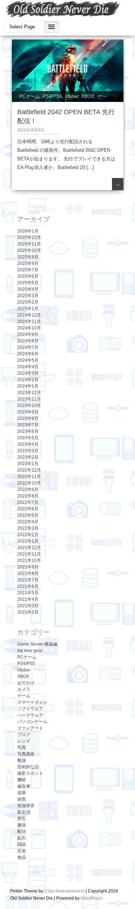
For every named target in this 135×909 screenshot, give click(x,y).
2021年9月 (28, 567)
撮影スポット (30, 773)
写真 (21, 747)
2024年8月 (28, 340)
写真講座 (26, 753)
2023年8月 (28, 418)
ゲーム (23, 695)
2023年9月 (28, 411)
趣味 (21, 825)
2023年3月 (28, 450)
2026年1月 (28, 231)
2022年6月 (28, 508)
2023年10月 (29, 405)
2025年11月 (29, 244)
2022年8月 (28, 495)
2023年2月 (28, 457)
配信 (21, 831)
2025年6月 (28, 276)
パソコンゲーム (32, 721)
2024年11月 (29, 321)
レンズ (23, 741)
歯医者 (23, 786)
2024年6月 (28, 353)
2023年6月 (28, 431)
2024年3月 (28, 373)
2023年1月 (28, 463)
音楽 (21, 850)
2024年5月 (28, 360)
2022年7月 (28, 502)
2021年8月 (28, 573)
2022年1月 (28, 541)
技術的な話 (28, 766)
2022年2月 (28, 534)
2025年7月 (28, 269)
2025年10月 (29, 250)
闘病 (21, 844)
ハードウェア (30, 715)
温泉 (21, 792)
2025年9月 (28, 256)
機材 (21, 779)
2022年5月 (28, 515)
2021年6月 (28, 586)
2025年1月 (28, 308)
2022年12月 (29, 470)
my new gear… (32, 650)
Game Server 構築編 (37, 644)
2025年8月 (28, 263)
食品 (21, 857)
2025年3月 (28, 295)
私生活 (23, 812)
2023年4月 (28, 444)
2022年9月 (28, 489)
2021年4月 (28, 599)
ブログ (23, 734)
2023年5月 (28, 437)
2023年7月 (28, 424)
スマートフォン (32, 702)
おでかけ (26, 682)
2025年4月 (28, 289)
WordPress (91, 898)
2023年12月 (29, 392)
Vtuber (71, 96)
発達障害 (26, 805)
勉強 (21, 760)
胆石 (21, 818)
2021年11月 (29, 554)
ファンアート (30, 728)
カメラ (23, 689)
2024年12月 (29, 315)
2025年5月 (28, 282)
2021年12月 (29, 547)
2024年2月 (28, 379)
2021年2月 (28, 612)
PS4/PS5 (52, 96)
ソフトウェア (30, 708)
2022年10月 (29, 483)
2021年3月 (28, 605)
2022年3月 (28, 528)
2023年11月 (29, 399)
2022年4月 (28, 521)
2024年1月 (28, 386)
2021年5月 (28, 592)
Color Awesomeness (64, 891)
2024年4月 (28, 366)
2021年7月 (28, 579)
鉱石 (21, 837)
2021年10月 (29, 560)
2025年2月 (28, 302)
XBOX (87, 96)
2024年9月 (28, 334)
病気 (21, 799)
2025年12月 (29, 237)
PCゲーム (29, 96)
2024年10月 (29, 328)
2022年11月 (29, 476)
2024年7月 (28, 347)
